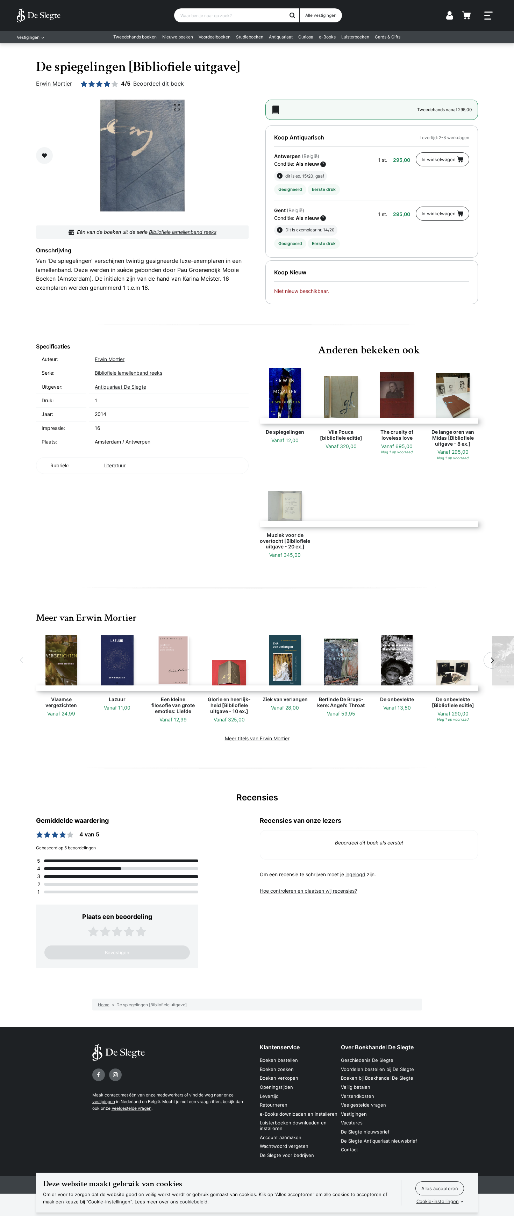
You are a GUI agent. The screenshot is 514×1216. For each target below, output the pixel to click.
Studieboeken (249, 36)
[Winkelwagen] (466, 15)
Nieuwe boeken (177, 36)
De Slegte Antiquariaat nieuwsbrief (379, 1141)
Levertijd (269, 1096)
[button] (22, 660)
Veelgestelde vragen (131, 1108)
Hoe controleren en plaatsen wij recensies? (308, 891)
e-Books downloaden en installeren (298, 1114)
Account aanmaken (280, 1137)
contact (112, 1095)
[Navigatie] (488, 15)
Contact (349, 1149)
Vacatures (352, 1122)
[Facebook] (98, 1074)
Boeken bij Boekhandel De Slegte (377, 1078)
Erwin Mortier (54, 83)
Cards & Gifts (387, 36)
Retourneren (273, 1105)
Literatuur (114, 465)
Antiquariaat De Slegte (120, 387)
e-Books (327, 36)
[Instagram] (115, 1074)
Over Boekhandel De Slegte (377, 1047)
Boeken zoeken (277, 1069)
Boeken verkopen (279, 1078)
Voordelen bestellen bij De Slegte (377, 1069)
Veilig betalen (355, 1087)
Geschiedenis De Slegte (367, 1060)
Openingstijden (276, 1087)
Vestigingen (354, 1114)
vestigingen (103, 1101)
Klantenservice (280, 1047)
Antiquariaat (281, 36)
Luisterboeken (355, 36)
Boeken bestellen (279, 1060)
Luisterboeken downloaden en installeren (293, 1125)
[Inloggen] (449, 15)
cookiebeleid (193, 1201)
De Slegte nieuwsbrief (365, 1132)
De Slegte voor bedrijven (287, 1155)
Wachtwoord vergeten (284, 1146)
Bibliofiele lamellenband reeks (182, 232)
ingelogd (355, 874)
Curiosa (305, 36)
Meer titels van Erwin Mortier (257, 738)
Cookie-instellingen (437, 1201)
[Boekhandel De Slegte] (38, 15)
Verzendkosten (357, 1096)
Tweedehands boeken (135, 36)
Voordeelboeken (214, 36)
